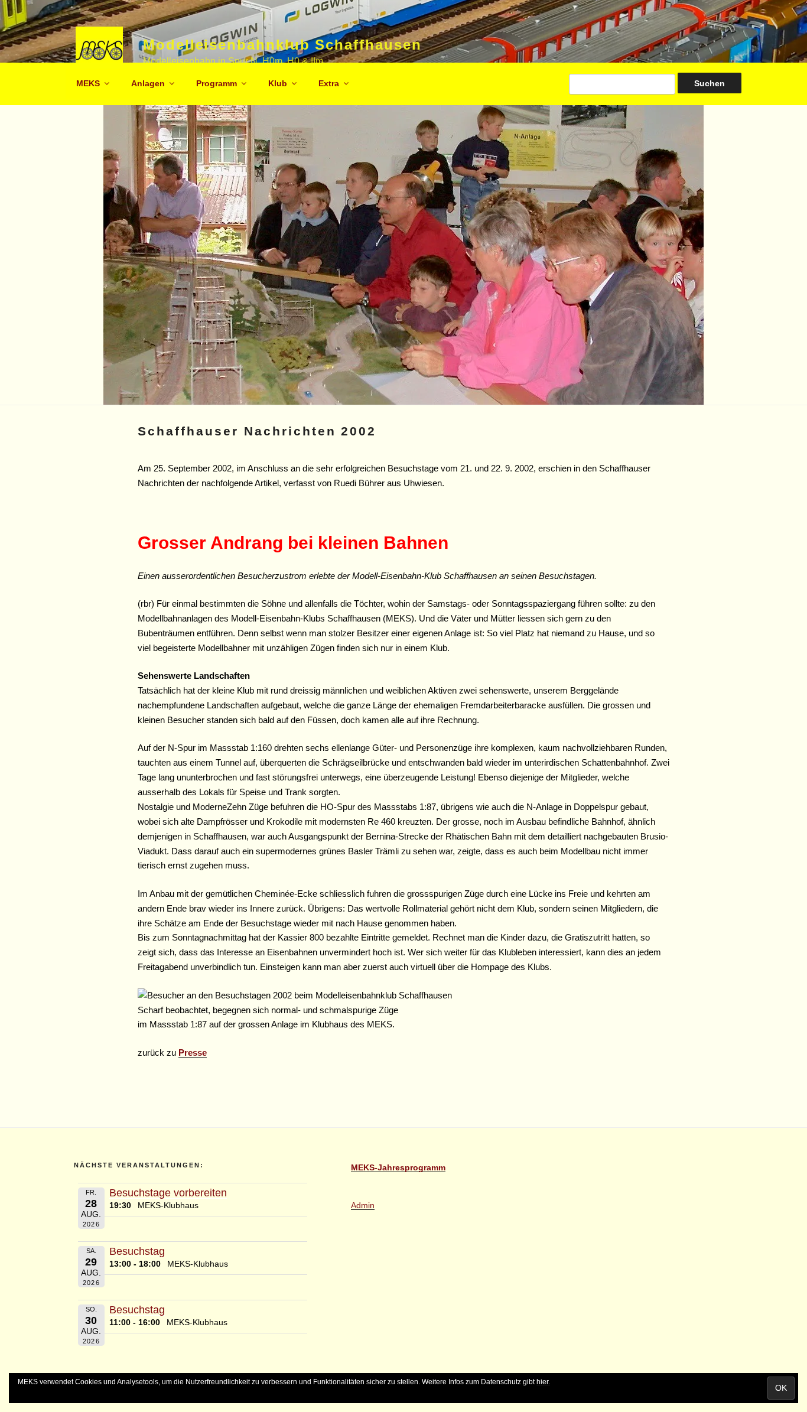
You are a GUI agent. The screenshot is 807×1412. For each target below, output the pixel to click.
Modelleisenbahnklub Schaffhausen (282, 45)
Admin (363, 1205)
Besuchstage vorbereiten (168, 1193)
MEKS (88, 83)
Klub (277, 83)
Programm (216, 83)
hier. (543, 1382)
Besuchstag (137, 1251)
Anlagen (148, 83)
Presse (192, 1052)
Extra (328, 83)
